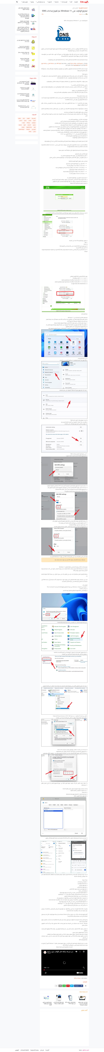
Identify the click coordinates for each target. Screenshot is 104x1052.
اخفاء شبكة (73, 63)
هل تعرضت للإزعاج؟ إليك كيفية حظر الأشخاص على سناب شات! (24, 66)
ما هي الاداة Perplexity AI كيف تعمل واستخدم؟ (23, 106)
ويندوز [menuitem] (32, 2)
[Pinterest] (68, 986)
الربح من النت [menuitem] (64, 2)
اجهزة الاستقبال (21, 129)
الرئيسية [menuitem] (76, 2)
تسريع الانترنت (80, 63)
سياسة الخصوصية (34, 1050)
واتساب (29, 120)
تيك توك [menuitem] (56, 2)
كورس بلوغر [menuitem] (25, 2)
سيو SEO (28, 122)
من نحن (42, 1050)
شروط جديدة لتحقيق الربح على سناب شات (23, 41)
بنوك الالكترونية (29, 127)
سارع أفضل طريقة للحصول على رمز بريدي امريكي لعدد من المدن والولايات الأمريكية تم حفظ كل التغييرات (23, 29)
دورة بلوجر (33, 122)
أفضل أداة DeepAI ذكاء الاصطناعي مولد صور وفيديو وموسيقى (23, 83)
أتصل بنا (47, 1050)
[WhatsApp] (64, 986)
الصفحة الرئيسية (83, 8)
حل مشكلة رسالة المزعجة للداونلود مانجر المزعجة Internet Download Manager (23, 16)
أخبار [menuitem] (71, 2)
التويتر (25, 125)
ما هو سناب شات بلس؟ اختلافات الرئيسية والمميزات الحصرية (23, 48)
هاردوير (34, 125)
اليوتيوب (28, 118)
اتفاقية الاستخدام (25, 1050)
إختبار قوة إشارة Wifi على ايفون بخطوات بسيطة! (58, 1003)
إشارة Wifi (59, 63)
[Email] (60, 986)
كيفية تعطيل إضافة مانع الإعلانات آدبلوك (24, 8)
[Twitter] (72, 986)
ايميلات (23, 122)
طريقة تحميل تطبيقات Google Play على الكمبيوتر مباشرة (23, 22)
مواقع (19, 118)
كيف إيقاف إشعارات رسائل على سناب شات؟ (23, 53)
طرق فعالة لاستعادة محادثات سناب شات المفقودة (24, 60)
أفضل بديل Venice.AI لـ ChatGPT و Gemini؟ (24, 88)
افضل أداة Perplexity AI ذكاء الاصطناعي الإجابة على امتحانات (23, 95)
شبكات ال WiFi (77, 978)
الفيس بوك (33, 118)
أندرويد (34, 120)
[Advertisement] (64, 263)
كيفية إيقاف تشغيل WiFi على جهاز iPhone (70, 1003)
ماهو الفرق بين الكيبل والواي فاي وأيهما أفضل (47, 1004)
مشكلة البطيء (50, 63)
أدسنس (20, 120)
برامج (24, 118)
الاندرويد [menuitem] (50, 2)
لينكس (34, 131)
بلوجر (34, 127)
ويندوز (25, 120)
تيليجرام (23, 127)
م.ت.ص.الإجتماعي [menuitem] (41, 2)
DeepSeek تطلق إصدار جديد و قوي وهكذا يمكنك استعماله (23, 100)
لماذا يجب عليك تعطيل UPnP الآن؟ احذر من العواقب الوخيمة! (82, 1004)
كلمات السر (76, 65)
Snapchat (28, 129)
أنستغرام (29, 125)
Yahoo (30, 131)
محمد (80, 1050)
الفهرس (17, 1050)
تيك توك (20, 125)
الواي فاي (75, 8)
